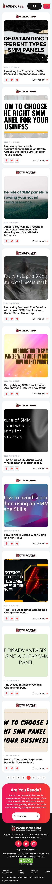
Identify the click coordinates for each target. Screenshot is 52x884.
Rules (47, 872)
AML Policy (21, 872)
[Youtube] (26, 843)
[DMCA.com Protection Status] (26, 861)
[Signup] (34, 6)
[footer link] (26, 828)
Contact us (20, 816)
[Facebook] (18, 843)
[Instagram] (33, 843)
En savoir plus (38, 80)
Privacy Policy (34, 872)
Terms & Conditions (7, 872)
